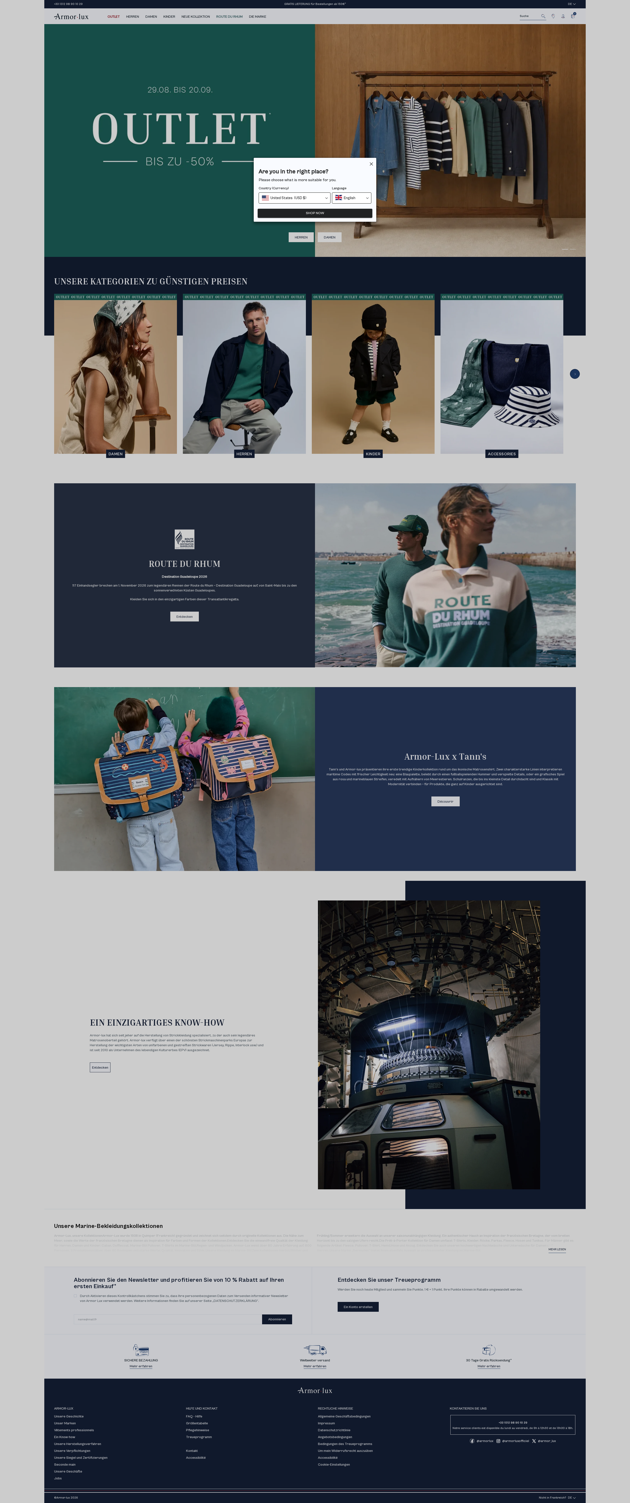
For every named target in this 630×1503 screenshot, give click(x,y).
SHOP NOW (315, 213)
